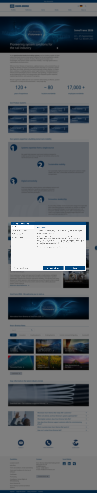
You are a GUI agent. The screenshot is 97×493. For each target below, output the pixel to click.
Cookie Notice (63, 247)
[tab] (22, 227)
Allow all (75, 268)
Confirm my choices (21, 268)
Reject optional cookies (53, 268)
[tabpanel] (61, 238)
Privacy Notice (73, 247)
